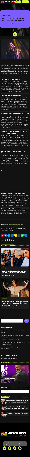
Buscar (26, 320)
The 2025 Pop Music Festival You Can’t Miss (11, 340)
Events (4, 268)
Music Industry (7, 15)
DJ (11, 228)
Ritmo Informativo (8, 378)
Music (24, 228)
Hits (20, 228)
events (15, 228)
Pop (2, 230)
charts (8, 228)
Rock (11, 230)
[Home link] (8, 2)
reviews (6, 230)
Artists (3, 228)
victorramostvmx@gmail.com (15, 224)
